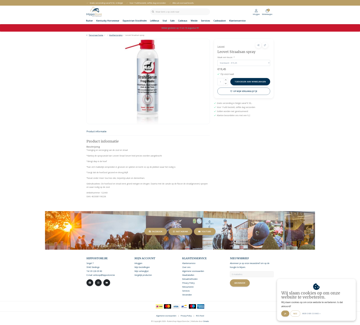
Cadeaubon (219, 20)
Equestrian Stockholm (135, 20)
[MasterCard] (167, 306)
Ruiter (89, 20)
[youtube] (106, 282)
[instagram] (98, 282)
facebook (157, 231)
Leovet (221, 46)
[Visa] (175, 306)
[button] (258, 45)
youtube (206, 231)
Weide (194, 20)
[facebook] (89, 282)
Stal (165, 20)
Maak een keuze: (225, 57)
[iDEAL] (159, 306)
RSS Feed (200, 315)
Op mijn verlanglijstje (245, 91)
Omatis (206, 321)
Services (205, 20)
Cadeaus (182, 20)
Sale (172, 20)
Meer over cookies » (311, 313)
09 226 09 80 (96, 271)
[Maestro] (192, 306)
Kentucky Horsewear (107, 20)
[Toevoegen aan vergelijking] (265, 45)
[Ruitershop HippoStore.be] (94, 11)
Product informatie (96, 131)
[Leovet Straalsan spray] (148, 81)
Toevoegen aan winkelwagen (250, 81)
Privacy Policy (186, 315)
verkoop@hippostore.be (104, 275)
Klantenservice (237, 20)
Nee (295, 313)
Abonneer (239, 283)
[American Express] (200, 306)
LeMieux (154, 20)
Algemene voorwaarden (166, 315)
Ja (285, 313)
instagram (182, 231)
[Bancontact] (184, 306)
